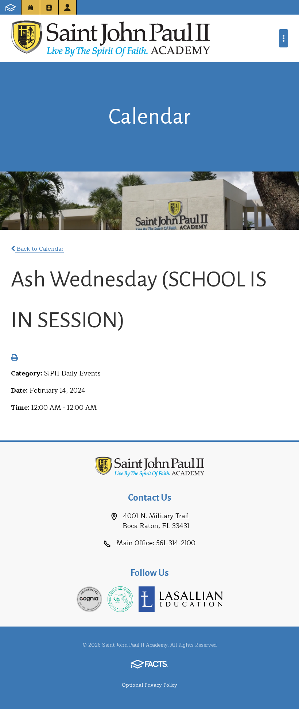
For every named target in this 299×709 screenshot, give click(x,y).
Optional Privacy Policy (149, 685)
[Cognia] (89, 598)
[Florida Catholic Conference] (120, 598)
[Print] (14, 358)
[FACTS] (10, 7)
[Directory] (49, 7)
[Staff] (67, 7)
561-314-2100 (175, 542)
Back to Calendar (39, 249)
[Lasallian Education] (180, 598)
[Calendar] (30, 7)
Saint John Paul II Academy (110, 38)
